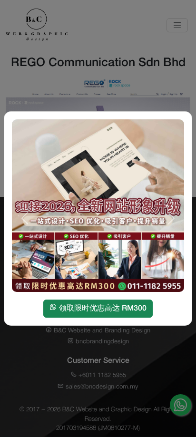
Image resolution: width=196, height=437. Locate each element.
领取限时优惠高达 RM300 (102, 308)
